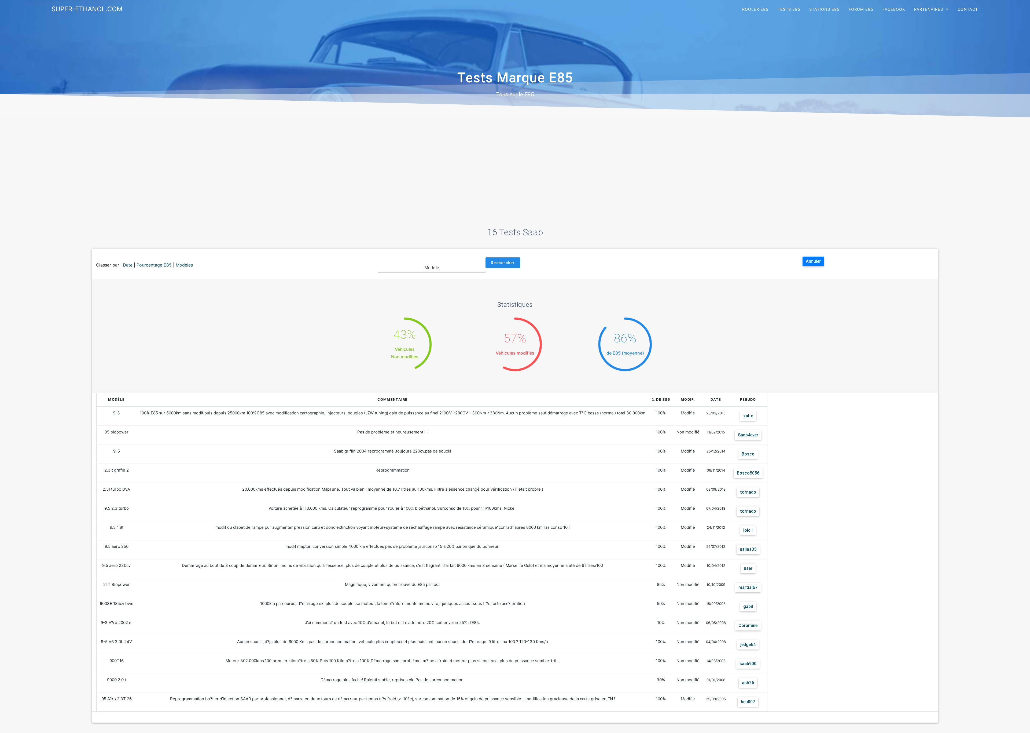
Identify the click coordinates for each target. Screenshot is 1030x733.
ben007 (748, 701)
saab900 (748, 663)
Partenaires (928, 9)
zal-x (748, 415)
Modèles (184, 265)
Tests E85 (789, 9)
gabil (748, 606)
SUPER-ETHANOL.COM (87, 9)
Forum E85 (861, 9)
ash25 (748, 682)
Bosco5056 (748, 473)
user (748, 568)
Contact (968, 9)
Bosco (748, 454)
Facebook (893, 9)
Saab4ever (748, 434)
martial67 (747, 587)
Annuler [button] (813, 261)
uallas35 (748, 549)
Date (128, 265)
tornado (748, 492)
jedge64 (748, 644)
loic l (748, 530)
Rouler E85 (755, 9)
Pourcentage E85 (154, 265)
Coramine (747, 625)
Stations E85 (824, 9)
